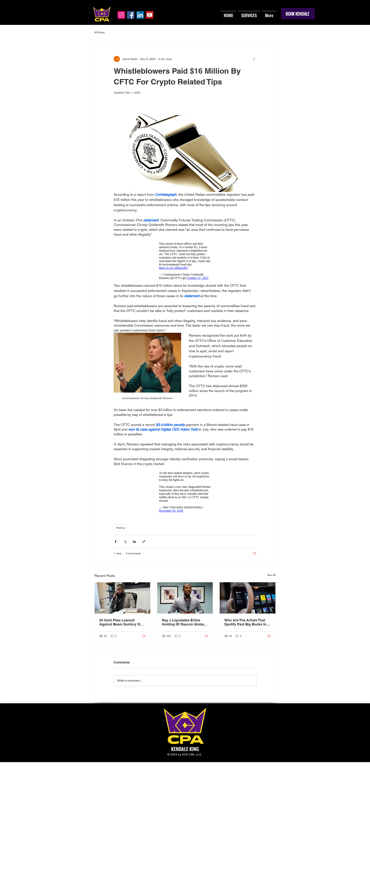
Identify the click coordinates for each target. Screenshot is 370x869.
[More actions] (254, 59)
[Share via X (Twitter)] (125, 541)
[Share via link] (144, 541)
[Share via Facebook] (115, 541)
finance (120, 527)
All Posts (99, 32)
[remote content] (185, 260)
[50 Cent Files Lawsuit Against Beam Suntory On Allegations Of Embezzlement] (122, 598)
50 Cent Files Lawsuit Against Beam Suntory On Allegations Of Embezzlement (120, 622)
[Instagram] (121, 15)
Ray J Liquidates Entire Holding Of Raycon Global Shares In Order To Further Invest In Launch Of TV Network (183, 622)
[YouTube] (149, 15)
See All (271, 575)
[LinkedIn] (140, 15)
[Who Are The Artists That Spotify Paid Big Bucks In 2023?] (247, 598)
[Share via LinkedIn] (134, 541)
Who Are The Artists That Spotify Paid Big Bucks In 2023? (245, 622)
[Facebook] (131, 15)
